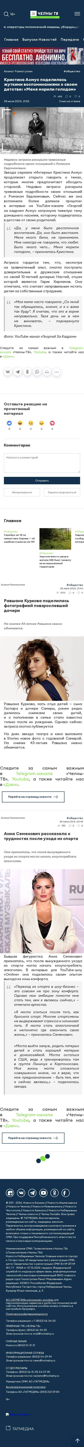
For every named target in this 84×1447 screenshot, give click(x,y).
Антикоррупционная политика (26, 1387)
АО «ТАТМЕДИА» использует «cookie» (30, 1299)
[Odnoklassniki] (54, 1193)
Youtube (40, 352)
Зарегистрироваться (62, 492)
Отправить (42, 480)
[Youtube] (43, 1193)
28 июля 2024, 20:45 (71, 821)
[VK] (21, 1193)
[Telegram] (17, 372)
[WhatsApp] (37, 372)
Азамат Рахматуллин (18, 71)
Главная (11, 39)
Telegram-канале (34, 773)
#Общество (72, 71)
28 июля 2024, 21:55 (16, 101)
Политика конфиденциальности (27, 1314)
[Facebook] (66, 1193)
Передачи (70, 39)
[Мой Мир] (47, 372)
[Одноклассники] (27, 372)
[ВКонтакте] (8, 372)
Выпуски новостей (39, 39)
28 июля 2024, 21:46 (71, 588)
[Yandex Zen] (10, 1193)
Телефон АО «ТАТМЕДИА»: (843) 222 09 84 (32, 1391)
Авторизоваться (22, 492)
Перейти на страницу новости (29, 796)
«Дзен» (8, 356)
